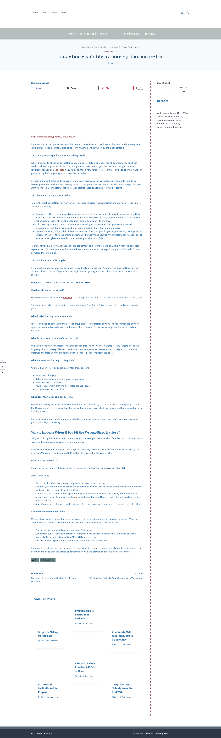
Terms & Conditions (86, 34)
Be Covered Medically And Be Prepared (48, 688)
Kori (111, 63)
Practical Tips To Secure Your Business (84, 614)
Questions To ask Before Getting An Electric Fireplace (53, 578)
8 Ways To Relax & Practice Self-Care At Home (85, 667)
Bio (36, 560)
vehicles (67, 297)
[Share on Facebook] (2, 367)
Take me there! (182, 89)
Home (35, 12)
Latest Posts (48, 560)
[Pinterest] (182, 12)
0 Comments (52, 641)
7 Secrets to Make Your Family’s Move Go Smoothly (122, 635)
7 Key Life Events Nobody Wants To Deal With (122, 688)
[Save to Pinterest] (2, 377)
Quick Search (163, 83)
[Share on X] (2, 372)
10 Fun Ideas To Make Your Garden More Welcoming (116, 576)
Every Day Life (110, 52)
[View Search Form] (187, 12)
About (44, 12)
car (76, 497)
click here (59, 169)
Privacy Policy (140, 34)
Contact (54, 12)
